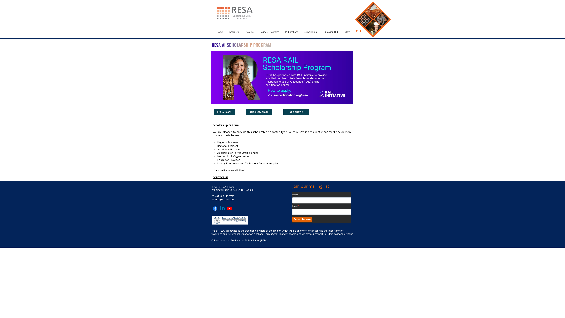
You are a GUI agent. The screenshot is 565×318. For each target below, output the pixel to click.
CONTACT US (220, 177)
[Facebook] (215, 208)
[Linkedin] (222, 208)
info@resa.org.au (224, 199)
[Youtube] (229, 208)
